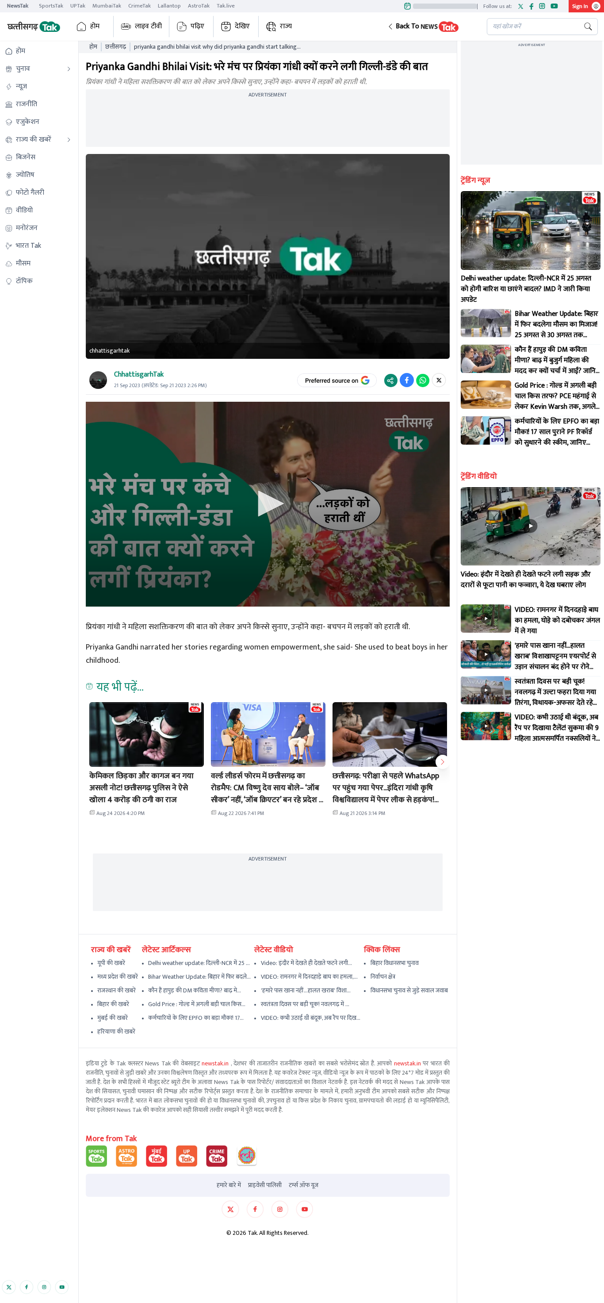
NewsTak (17, 6)
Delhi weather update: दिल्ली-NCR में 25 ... (199, 963)
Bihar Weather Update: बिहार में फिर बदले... (199, 977)
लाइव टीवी (148, 26)
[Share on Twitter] (439, 380)
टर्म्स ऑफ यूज (303, 1185)
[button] (430, 26)
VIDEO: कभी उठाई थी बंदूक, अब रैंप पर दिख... (310, 1018)
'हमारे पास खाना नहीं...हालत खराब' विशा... (306, 990)
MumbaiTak (106, 6)
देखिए (242, 26)
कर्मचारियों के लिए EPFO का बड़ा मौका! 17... (196, 1018)
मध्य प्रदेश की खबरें (117, 977)
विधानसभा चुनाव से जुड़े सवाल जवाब (409, 990)
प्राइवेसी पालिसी (265, 1185)
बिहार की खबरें (113, 1004)
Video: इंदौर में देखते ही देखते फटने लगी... (306, 963)
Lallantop (169, 6)
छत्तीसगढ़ (115, 46)
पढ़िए (197, 26)
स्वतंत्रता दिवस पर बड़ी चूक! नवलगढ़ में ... (305, 1004)
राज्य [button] (286, 26)
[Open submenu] (69, 69)
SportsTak (51, 6)
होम (94, 26)
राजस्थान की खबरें (116, 990)
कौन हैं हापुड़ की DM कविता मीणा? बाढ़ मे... (194, 990)
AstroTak (199, 6)
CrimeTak (139, 6)
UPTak (77, 6)
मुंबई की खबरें (112, 1018)
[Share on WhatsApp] (423, 380)
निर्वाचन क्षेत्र (383, 977)
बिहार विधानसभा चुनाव (395, 963)
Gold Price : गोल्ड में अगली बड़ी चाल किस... (196, 1004)
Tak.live (226, 6)
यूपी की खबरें (111, 963)
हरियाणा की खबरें (116, 1031)
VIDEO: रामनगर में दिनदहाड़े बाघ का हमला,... (309, 977)
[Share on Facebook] (407, 380)
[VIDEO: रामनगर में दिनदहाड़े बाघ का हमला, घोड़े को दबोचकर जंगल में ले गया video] (486, 618)
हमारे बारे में (229, 1185)
